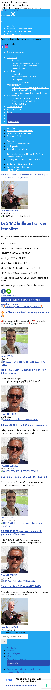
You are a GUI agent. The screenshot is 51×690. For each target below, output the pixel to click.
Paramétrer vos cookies (16, 658)
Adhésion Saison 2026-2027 (24, 90)
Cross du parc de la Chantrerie (19, 31)
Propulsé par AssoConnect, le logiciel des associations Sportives (23, 670)
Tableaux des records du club (24, 76)
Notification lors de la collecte (20, 685)
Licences (10, 650)
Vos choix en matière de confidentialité (28, 679)
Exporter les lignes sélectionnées (14, 2)
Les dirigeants (17, 79)
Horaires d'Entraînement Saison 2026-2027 (30, 87)
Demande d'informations (22, 82)
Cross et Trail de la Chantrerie (24, 101)
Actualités (11, 26)
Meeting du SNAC (14, 34)
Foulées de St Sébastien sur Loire (20, 28)
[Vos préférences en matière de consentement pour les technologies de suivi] (46, 685)
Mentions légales (13, 653)
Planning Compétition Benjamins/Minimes (29, 93)
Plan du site (11, 648)
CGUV (9, 656)
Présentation (17, 73)
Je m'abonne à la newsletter (13, 632)
